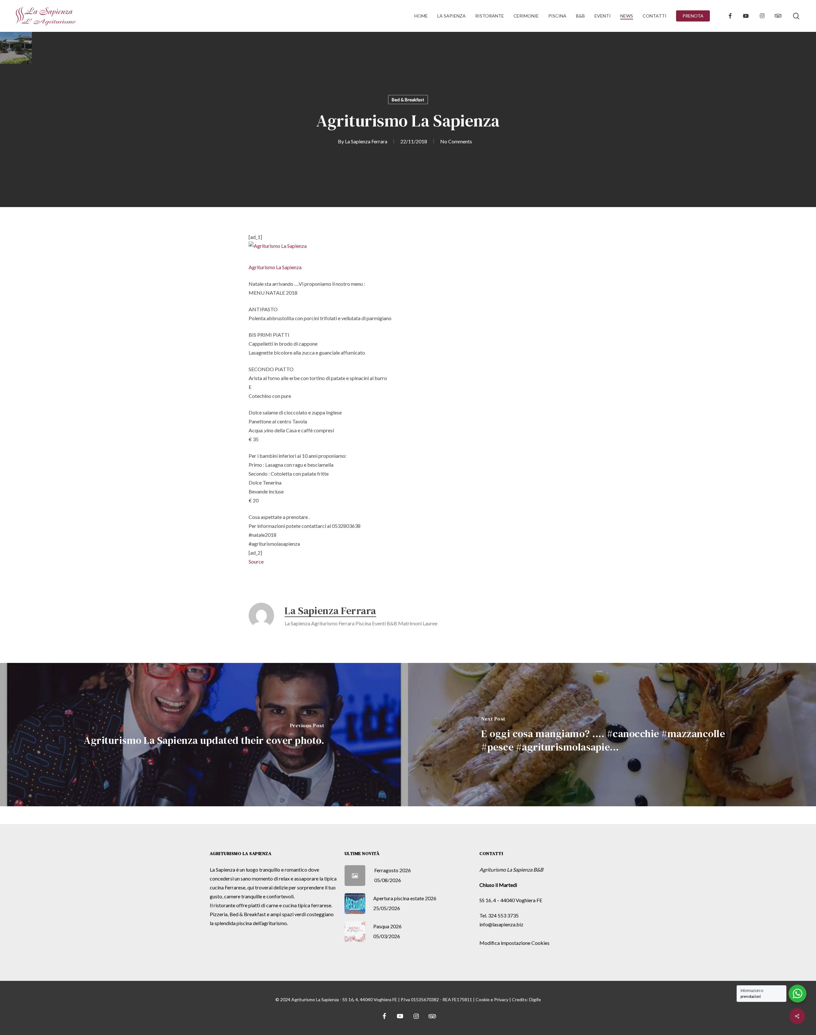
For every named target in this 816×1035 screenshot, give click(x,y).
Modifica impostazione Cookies (514, 943)
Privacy (501, 999)
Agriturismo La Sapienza (275, 267)
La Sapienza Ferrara (366, 141)
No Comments (456, 141)
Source (256, 561)
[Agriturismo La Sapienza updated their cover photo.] (204, 734)
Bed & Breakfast (408, 99)
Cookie (483, 999)
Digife (535, 999)
